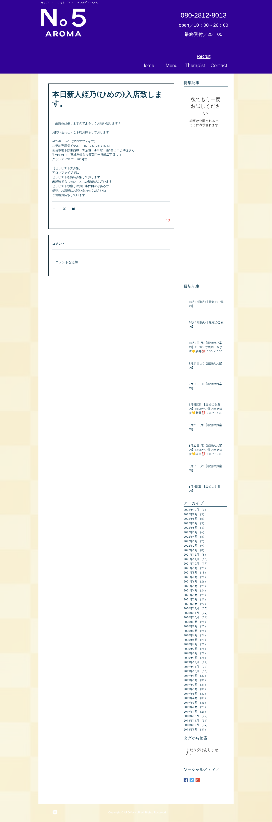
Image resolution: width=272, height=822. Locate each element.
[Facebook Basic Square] (186, 780)
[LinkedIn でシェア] (73, 208)
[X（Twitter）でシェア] (64, 208)
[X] (55, 812)
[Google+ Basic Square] (198, 780)
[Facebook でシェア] (54, 208)
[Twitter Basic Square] (192, 780)
